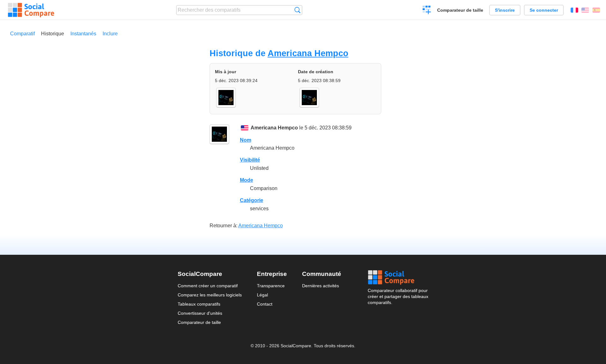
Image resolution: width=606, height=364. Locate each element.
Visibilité (250, 160)
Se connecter (544, 10)
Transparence (271, 285)
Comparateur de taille (460, 10)
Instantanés (83, 33)
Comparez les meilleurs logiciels (210, 294)
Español (596, 10)
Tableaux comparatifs (199, 304)
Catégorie (251, 200)
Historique (52, 33)
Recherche (297, 10)
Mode (246, 180)
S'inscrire (505, 10)
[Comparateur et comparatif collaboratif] (31, 10)
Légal (262, 294)
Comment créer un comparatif (208, 285)
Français (574, 10)
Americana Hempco (308, 53)
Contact (264, 304)
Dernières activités (320, 285)
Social (398, 277)
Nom (245, 140)
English (585, 10)
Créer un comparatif (427, 10)
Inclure (110, 33)
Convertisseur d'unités (200, 313)
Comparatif (22, 33)
